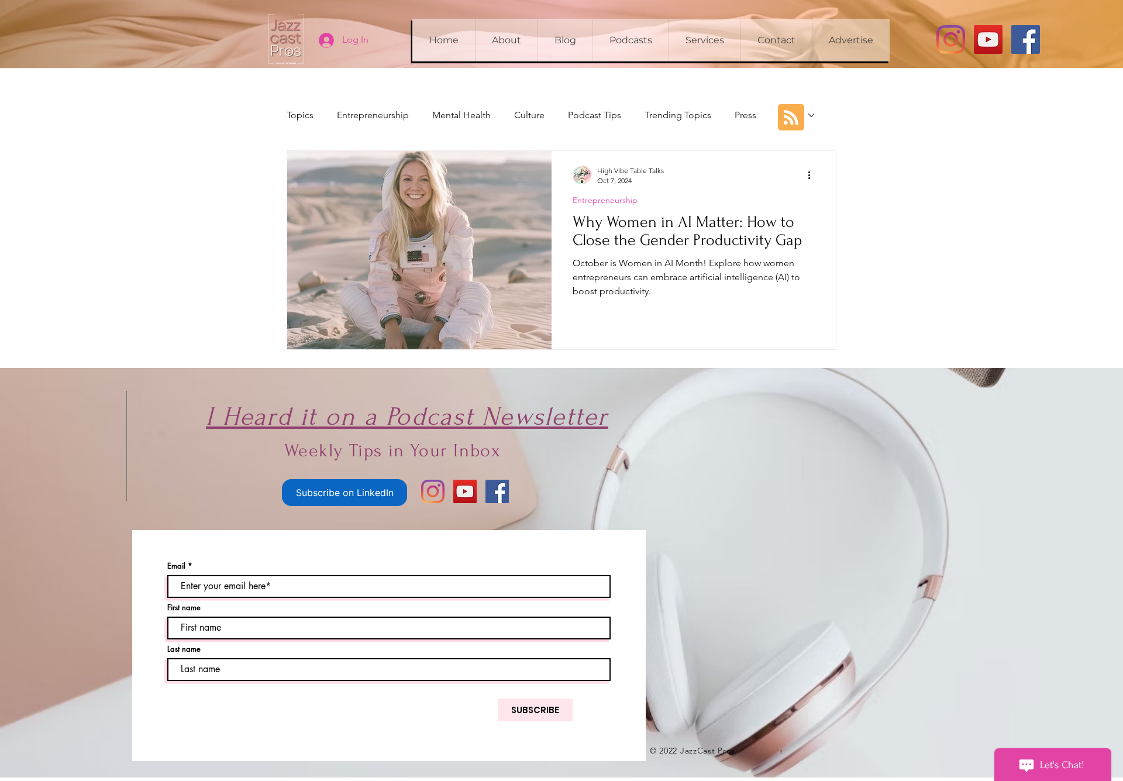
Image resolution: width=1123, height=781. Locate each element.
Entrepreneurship (373, 115)
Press (745, 115)
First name (184, 607)
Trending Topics (678, 115)
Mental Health (461, 115)
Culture (529, 115)
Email (176, 566)
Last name (184, 649)
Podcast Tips (594, 115)
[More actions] (813, 175)
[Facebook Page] (1025, 39)
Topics (300, 115)
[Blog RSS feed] (791, 118)
